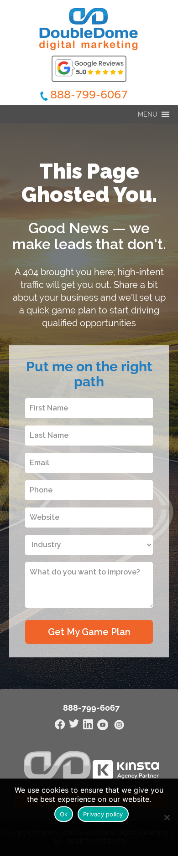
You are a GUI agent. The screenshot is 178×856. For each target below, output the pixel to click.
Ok (64, 814)
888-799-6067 (89, 95)
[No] (166, 817)
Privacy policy (103, 814)
